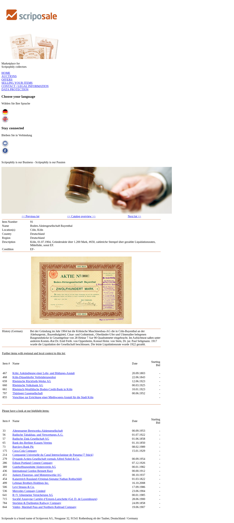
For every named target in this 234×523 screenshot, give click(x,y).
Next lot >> (134, 216)
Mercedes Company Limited (28, 491)
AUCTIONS (9, 76)
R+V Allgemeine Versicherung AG (32, 495)
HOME (5, 73)
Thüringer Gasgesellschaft (27, 393)
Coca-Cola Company (24, 450)
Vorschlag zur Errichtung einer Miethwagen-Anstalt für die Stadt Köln (52, 397)
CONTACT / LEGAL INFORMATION (25, 86)
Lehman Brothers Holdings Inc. (30, 482)
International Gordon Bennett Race (32, 470)
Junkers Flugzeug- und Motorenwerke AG (36, 474)
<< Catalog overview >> (81, 216)
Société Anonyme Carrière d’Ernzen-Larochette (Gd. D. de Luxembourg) (54, 499)
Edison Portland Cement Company (32, 462)
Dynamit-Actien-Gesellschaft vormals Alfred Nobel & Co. (46, 458)
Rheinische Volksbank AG (27, 385)
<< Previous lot (30, 216)
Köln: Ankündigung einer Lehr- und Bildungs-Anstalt (43, 373)
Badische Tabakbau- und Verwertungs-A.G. (37, 434)
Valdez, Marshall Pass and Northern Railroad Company (44, 507)
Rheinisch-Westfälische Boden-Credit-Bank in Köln (42, 389)
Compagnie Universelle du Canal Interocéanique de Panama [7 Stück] (52, 454)
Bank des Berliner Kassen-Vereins (32, 442)
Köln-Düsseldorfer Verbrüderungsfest (34, 377)
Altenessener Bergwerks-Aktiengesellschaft (37, 430)
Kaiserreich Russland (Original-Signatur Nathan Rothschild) (47, 478)
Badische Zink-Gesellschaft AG (30, 438)
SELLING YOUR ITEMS (17, 82)
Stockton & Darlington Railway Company (36, 503)
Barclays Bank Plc (23, 446)
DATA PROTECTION (15, 89)
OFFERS (6, 79)
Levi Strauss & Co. (23, 486)
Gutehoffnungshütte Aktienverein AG (34, 466)
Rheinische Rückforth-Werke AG (31, 381)
